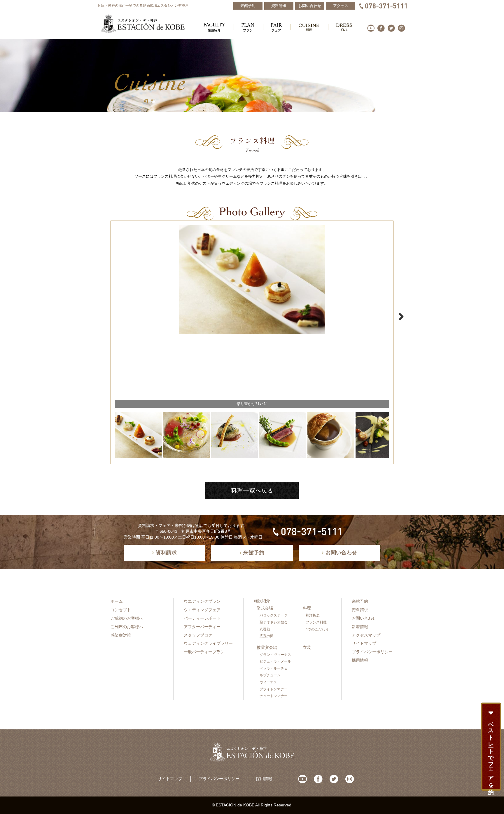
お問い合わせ (364, 618)
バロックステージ (274, 615)
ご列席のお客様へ (127, 626)
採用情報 (360, 660)
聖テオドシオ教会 (274, 622)
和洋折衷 (313, 615)
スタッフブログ (198, 635)
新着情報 (360, 626)
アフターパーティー (202, 626)
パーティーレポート (202, 618)
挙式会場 (265, 608)
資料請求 (360, 609)
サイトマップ (364, 643)
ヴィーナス (268, 682)
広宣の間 (267, 636)
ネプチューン (270, 675)
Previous (106, 316)
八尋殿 (265, 629)
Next (398, 316)
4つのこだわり (317, 629)
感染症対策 (121, 635)
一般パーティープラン (204, 651)
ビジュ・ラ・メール (275, 661)
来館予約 (360, 601)
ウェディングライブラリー (208, 643)
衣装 (307, 647)
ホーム (117, 601)
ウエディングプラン (202, 601)
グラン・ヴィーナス (275, 655)
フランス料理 (316, 622)
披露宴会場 (267, 647)
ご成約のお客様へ (127, 618)
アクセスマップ (366, 635)
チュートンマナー (274, 696)
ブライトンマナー (274, 689)
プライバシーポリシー (372, 651)
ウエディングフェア (202, 609)
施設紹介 (262, 600)
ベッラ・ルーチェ (274, 668)
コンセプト (121, 609)
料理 (307, 608)
